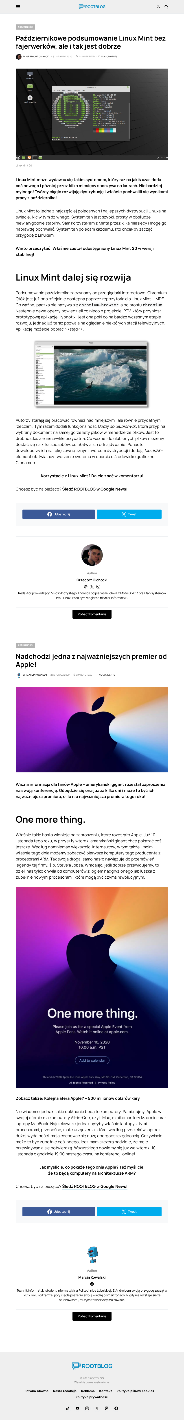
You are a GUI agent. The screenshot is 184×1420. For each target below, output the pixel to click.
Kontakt (105, 1391)
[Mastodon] (106, 1408)
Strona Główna (37, 1391)
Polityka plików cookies (135, 1391)
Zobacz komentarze (92, 614)
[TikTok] (67, 1408)
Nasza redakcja (65, 1391)
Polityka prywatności (92, 1397)
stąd (74, 329)
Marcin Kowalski (91, 1277)
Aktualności (25, 26)
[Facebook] (116, 1408)
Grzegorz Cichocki (92, 579)
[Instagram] (87, 1408)
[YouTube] (77, 1408)
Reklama (88, 1391)
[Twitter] (97, 1408)
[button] (18, 6)
